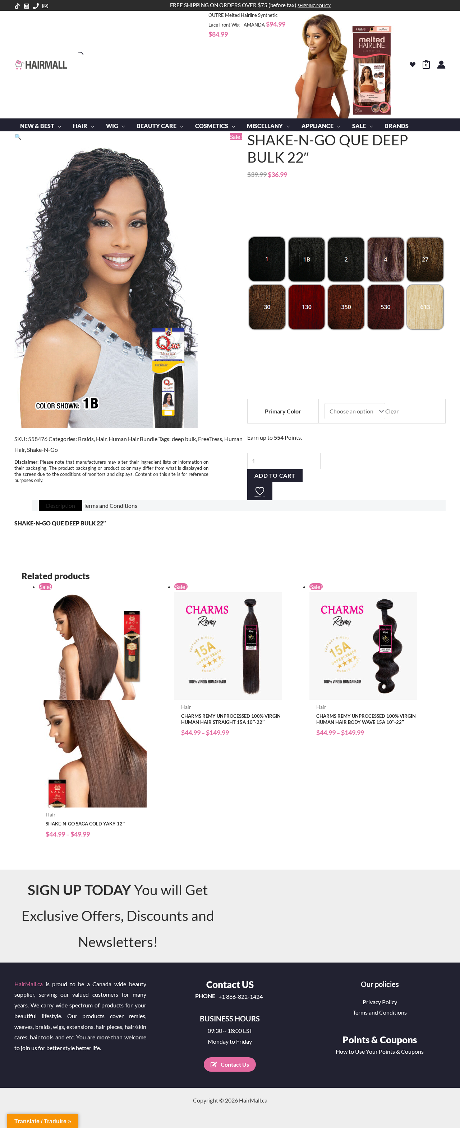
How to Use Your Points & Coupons (380, 1051)
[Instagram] (26, 6)
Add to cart (274, 475)
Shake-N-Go (42, 449)
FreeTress (210, 438)
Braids (86, 438)
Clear (392, 411)
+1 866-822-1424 (240, 997)
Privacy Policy (380, 1001)
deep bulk (184, 438)
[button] (57, 126)
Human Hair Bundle (133, 438)
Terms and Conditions (380, 1012)
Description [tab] (60, 505)
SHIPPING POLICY (314, 5)
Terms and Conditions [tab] (110, 505)
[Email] (45, 6)
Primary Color (283, 411)
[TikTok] (17, 6)
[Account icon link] (441, 64)
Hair (101, 438)
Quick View (103, 801)
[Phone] (36, 6)
